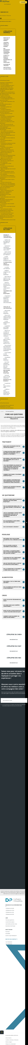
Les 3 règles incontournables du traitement (7, 138)
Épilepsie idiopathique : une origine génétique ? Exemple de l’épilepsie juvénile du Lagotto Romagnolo (6, 88)
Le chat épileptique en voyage (6, 323)
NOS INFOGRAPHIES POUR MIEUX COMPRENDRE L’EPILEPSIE (6, 51)
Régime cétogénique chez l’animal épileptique (7, 169)
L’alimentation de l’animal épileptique (6, 145)
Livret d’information (10, 922)
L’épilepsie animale (10, 908)
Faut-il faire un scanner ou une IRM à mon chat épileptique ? (7, 278)
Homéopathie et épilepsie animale (8, 143)
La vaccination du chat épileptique (7, 354)
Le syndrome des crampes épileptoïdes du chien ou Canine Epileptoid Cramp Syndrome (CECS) (7, 216)
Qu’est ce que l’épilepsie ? (11, 935)
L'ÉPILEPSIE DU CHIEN (4, 80)
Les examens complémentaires (7, 116)
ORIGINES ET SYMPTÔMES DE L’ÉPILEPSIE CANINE (6, 83)
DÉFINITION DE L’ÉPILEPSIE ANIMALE (6, 39)
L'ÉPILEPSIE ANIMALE (7, 32)
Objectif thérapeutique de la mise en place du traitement (7, 133)
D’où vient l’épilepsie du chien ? (7, 85)
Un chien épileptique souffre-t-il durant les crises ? (7, 99)
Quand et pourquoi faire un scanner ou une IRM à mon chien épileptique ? (7, 122)
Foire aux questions (10, 920)
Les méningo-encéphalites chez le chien (7, 102)
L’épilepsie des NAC (10, 914)
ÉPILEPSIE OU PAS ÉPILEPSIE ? (7, 380)
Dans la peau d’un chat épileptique (6, 312)
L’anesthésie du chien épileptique (8, 184)
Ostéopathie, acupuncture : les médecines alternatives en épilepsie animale (7, 153)
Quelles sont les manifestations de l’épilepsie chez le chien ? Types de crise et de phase (7, 93)
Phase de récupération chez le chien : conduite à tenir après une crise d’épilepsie (7, 173)
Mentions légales (9, 1041)
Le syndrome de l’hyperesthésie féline (6, 385)
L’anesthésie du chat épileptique (6, 359)
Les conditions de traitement (7, 131)
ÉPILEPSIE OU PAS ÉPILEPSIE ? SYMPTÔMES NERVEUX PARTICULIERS (6, 201)
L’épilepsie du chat (10, 912)
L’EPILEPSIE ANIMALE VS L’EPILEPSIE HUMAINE (6, 44)
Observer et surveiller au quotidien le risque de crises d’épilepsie (7, 333)
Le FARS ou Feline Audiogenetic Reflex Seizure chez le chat (6, 392)
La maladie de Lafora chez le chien (8, 219)
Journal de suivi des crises (11, 924)
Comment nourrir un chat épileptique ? (6, 377)
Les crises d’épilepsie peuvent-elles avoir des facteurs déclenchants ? (7, 188)
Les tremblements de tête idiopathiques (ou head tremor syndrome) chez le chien (6, 210)
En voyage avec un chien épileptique (5, 164)
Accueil (2, 411)
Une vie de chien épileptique (7, 156)
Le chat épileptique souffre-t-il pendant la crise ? (7, 258)
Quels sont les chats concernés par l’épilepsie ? (7, 253)
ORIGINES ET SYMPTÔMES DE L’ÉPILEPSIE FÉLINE (7, 236)
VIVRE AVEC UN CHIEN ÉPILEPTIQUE (7, 155)
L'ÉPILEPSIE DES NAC (4, 403)
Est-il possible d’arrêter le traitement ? (6, 141)
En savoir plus (14, 639)
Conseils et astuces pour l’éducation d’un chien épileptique (7, 183)
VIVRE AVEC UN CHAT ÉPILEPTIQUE (7, 307)
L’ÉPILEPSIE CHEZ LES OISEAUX (6, 408)
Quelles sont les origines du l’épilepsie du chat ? (6, 242)
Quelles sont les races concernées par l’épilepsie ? (6, 97)
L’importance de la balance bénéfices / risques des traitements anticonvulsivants (7, 149)
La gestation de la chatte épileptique (6, 327)
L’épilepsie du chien (10, 910)
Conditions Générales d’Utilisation (12, 1039)
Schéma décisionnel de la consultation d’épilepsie (6, 118)
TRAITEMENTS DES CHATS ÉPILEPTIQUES (7, 292)
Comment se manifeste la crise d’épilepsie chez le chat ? (7, 248)
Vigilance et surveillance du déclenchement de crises (6, 158)
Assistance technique (10, 926)
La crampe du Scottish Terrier (7, 213)
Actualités (8, 933)
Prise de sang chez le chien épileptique (6, 114)
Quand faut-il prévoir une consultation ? (5, 107)
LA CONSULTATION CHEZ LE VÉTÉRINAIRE (5, 105)
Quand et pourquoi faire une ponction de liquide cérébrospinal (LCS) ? (6, 286)
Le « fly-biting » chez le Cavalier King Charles (7, 204)
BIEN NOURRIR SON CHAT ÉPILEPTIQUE (6, 371)
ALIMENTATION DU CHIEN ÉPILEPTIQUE (5, 195)
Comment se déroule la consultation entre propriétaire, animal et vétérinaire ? (7, 111)
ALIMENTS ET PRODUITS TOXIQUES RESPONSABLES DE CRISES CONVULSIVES (7, 59)
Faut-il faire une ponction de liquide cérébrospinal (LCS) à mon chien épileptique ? (7, 126)
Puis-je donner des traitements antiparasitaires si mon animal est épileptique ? (7, 177)
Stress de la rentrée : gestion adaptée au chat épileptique (7, 317)
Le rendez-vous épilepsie (6, 268)
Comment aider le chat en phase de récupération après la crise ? (6, 340)
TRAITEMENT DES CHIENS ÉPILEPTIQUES (5, 129)
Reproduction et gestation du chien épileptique (6, 161)
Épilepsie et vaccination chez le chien (7, 180)
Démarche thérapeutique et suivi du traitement (7, 136)
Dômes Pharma (8, 1037)
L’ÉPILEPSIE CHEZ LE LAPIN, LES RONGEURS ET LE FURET (7, 406)
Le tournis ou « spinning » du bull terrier (7, 207)
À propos (8, 931)
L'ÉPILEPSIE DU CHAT (7, 229)
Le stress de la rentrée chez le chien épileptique (7, 167)
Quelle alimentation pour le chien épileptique (7, 197)
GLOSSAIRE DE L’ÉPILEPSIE (6, 65)
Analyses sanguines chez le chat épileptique (6, 272)
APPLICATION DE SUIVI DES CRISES (7, 68)
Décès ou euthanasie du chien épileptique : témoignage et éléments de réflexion (7, 192)
